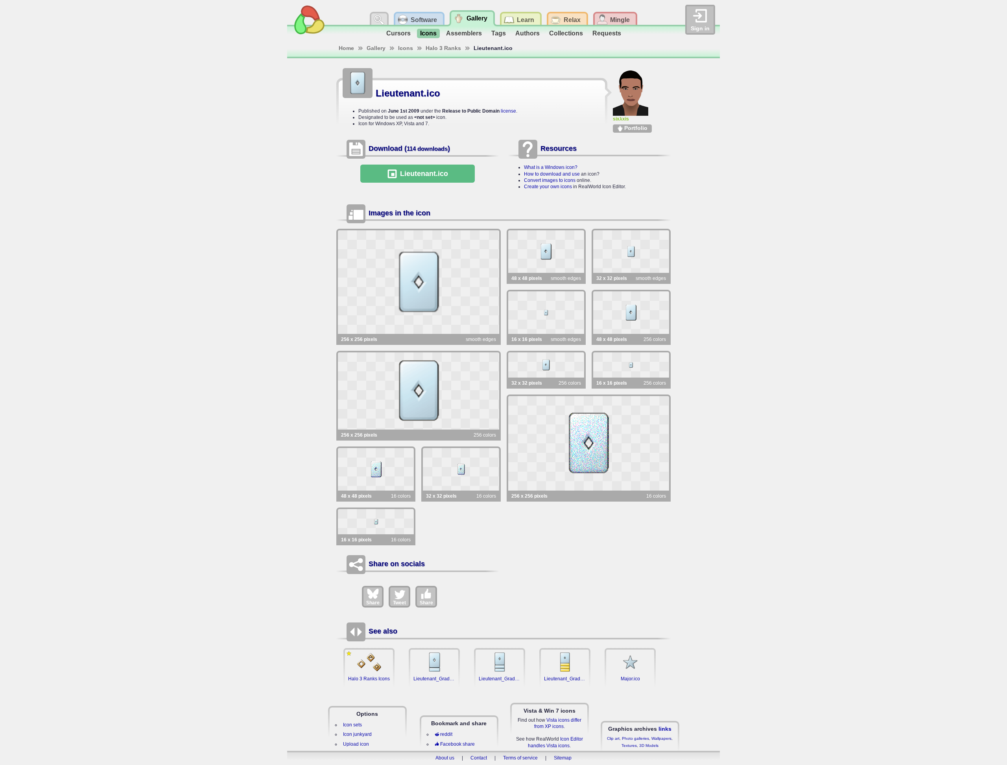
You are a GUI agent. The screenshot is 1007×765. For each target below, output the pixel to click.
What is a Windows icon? (550, 167)
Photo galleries (635, 738)
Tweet (399, 603)
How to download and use (552, 174)
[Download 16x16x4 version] (376, 521)
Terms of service (520, 758)
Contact (478, 758)
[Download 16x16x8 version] (631, 365)
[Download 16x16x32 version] (546, 312)
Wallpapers (661, 738)
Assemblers (464, 33)
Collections (566, 33)
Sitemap (563, 758)
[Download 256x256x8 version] (418, 391)
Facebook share (457, 744)
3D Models (648, 745)
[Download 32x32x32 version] (631, 251)
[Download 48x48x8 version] (631, 312)
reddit (446, 734)
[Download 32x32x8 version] (546, 365)
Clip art (613, 738)
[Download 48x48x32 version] (546, 251)
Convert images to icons (549, 180)
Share (373, 603)
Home (346, 48)
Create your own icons (548, 186)
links (664, 729)
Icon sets (352, 725)
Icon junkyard (357, 734)
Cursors (398, 33)
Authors (527, 33)
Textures (629, 745)
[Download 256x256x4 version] (589, 443)
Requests (606, 33)
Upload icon (356, 744)
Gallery (376, 48)
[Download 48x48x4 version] (376, 469)
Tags (498, 33)
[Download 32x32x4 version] (461, 469)
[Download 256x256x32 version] (418, 282)
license (508, 111)
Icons (428, 33)
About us (444, 758)
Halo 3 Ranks (443, 48)
